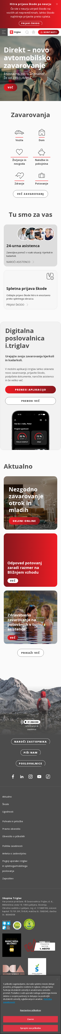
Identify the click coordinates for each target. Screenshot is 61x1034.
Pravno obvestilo (11, 828)
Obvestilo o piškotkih (13, 836)
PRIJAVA (33, 32)
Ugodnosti (7, 811)
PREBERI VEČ (30, 401)
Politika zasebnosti (12, 845)
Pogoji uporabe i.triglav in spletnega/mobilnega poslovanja (14, 865)
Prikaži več (30, 653)
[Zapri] (57, 979)
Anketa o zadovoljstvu (14, 853)
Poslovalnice (30, 763)
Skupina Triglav (12, 898)
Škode (5, 804)
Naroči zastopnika (30, 741)
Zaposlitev (7, 878)
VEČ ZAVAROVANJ (30, 194)
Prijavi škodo (30, 23)
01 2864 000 (33, 722)
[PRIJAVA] (33, 32)
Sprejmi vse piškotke (30, 1028)
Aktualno (7, 796)
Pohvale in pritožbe (12, 821)
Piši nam (31, 752)
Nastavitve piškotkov (30, 1010)
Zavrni (30, 1019)
